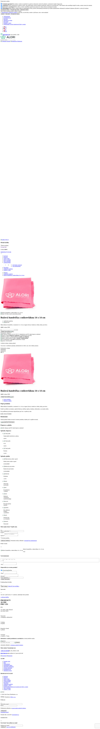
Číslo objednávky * (5, 577)
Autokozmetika (7, 262)
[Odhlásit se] (50, 238)
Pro (2, 564)
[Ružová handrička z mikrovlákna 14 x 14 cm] (19, 311)
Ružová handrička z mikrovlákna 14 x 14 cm (14, 275)
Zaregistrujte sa (15, 714)
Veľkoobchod (7, 16)
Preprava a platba (7, 400)
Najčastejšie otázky (8, 665)
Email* (2, 532)
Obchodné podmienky (9, 666)
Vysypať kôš (3, 247)
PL (5, 29)
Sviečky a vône (7, 270)
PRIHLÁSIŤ (3, 710)
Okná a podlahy (7, 259)
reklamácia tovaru (8, 670)
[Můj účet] (50, 139)
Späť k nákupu (4, 586)
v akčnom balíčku (5, 597)
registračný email (4, 704)
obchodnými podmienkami (30, 540)
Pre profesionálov (17, 266)
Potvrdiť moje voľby (15, 9)
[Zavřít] (1, 585)
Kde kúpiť (6, 21)
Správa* (2, 535)
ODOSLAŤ (3, 727)
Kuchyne (6, 256)
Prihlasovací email (5, 725)
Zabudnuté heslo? (5, 712)
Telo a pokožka (7, 261)
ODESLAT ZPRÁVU (5, 540)
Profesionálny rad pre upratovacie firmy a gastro (15, 24)
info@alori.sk (6, 34)
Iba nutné (8, 13)
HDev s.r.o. (13, 697)
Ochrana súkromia (8, 668)
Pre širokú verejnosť (17, 265)
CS (6, 28)
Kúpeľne (6, 257)
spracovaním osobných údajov (19, 708)
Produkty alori (7, 661)
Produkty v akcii (7, 23)
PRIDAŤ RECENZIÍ (5, 579)
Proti (2, 573)
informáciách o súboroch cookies (9, 12)
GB (6, 31)
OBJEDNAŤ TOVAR (6, 252)
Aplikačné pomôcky (8, 268)
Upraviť (2, 13)
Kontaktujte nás (7, 17)
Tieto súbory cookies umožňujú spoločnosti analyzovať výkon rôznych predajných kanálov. (29, 6)
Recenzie (6, 19)
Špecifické (6, 267)
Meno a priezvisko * (5, 531)
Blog (5, 662)
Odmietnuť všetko (24, 9)
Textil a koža (6, 258)
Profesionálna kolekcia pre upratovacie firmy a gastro (16, 686)
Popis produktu (7, 399)
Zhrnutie (3, 576)
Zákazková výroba (8, 20)
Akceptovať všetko (5, 9)
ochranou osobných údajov (17, 645)
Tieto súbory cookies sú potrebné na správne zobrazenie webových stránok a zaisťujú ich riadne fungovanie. (32, 4)
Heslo (2, 705)
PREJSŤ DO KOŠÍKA (13, 586)
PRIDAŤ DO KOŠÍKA (6, 331)
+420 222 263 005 (5, 650)
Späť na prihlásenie (11, 727)
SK (6, 27)
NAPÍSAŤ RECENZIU (9, 422)
